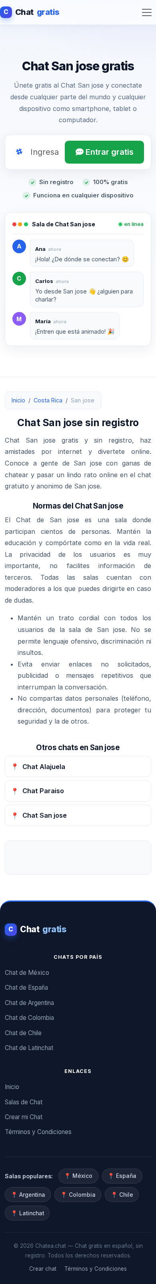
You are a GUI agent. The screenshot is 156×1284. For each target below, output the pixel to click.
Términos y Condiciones (38, 1132)
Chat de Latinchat (29, 1048)
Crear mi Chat (23, 1117)
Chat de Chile (23, 1033)
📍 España (122, 1176)
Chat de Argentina (29, 1003)
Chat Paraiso (37, 791)
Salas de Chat (23, 1102)
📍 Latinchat (27, 1213)
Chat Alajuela (38, 767)
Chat (32, 12)
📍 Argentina (28, 1195)
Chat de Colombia (29, 1017)
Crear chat (42, 1269)
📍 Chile (122, 1195)
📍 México (78, 1176)
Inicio (18, 400)
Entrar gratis (109, 152)
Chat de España (26, 987)
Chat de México (27, 972)
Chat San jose (39, 815)
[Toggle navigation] (147, 12)
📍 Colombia (78, 1195)
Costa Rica (48, 400)
